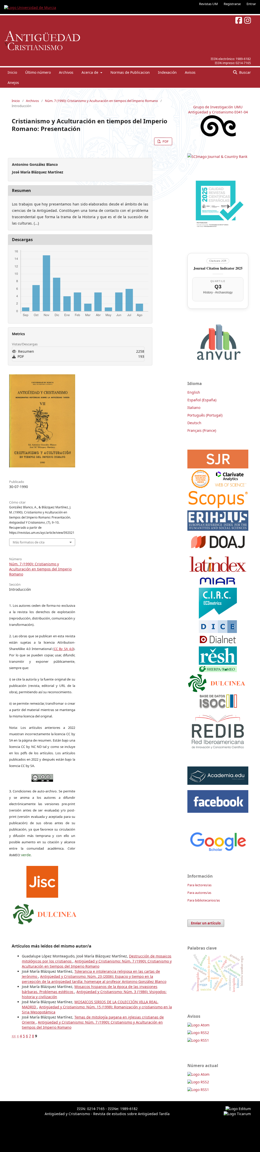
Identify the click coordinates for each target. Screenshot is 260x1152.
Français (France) (201, 430)
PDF (165, 141)
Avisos (190, 72)
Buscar (244, 72)
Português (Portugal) (204, 415)
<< (14, 1035)
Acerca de (90, 72)
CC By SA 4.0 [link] (64, 648)
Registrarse (232, 4)
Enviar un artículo (206, 923)
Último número (38, 72)
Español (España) (201, 399)
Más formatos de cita (28, 542)
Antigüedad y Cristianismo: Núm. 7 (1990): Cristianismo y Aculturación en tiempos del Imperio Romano (97, 964)
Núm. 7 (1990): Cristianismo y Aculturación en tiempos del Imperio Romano (101, 100)
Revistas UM (208, 4)
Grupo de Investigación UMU (217, 107)
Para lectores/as (199, 885)
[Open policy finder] (42, 880)
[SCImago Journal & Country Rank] (217, 156)
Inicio (12, 72)
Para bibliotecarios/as (203, 900)
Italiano (193, 407)
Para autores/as (199, 892)
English (193, 392)
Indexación (167, 72)
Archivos (66, 72)
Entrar (251, 4)
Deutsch (194, 422)
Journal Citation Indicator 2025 (217, 268)
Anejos (13, 82)
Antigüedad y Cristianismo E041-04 (218, 112)
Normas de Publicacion (130, 72)
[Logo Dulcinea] (44, 912)
